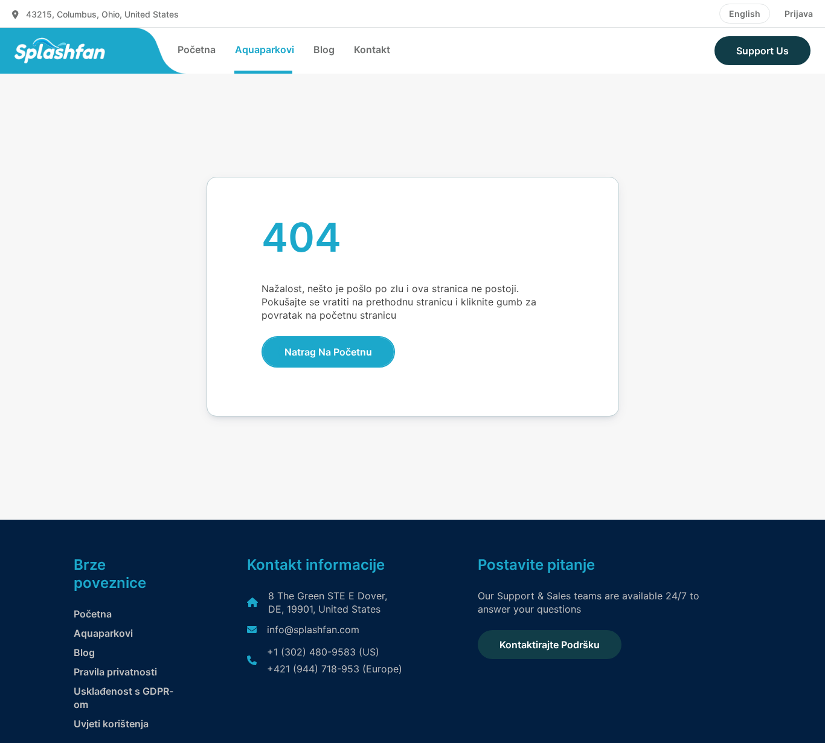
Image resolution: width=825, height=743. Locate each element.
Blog (324, 49)
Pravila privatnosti (115, 672)
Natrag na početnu (328, 352)
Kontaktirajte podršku (549, 645)
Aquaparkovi (264, 49)
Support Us (762, 51)
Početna (197, 49)
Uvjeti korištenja (111, 724)
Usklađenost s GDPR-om (123, 697)
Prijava (799, 13)
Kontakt (372, 49)
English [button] (744, 13)
